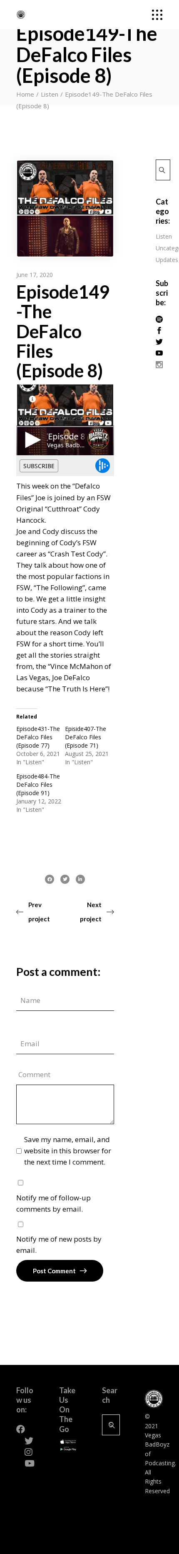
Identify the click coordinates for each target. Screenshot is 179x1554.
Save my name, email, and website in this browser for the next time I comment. (67, 1151)
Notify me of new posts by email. (59, 1244)
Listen (49, 94)
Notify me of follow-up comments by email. (53, 1203)
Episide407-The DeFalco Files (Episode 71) (85, 737)
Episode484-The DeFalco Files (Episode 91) (38, 784)
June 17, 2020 (34, 275)
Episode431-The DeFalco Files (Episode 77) (38, 737)
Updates (167, 260)
